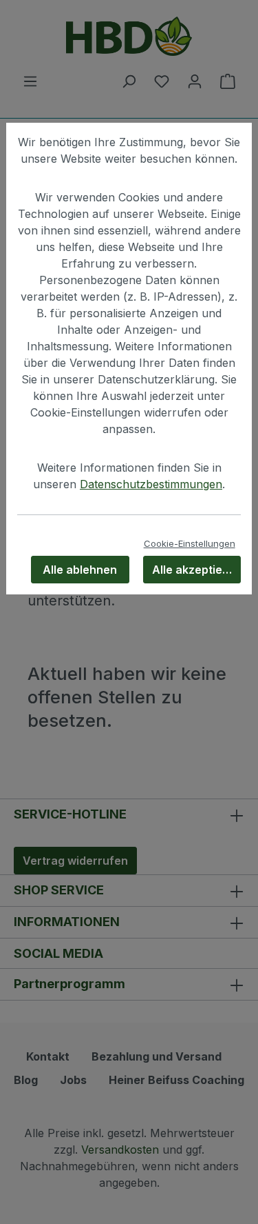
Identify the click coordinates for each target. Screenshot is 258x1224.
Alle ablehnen (80, 569)
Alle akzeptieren (196, 569)
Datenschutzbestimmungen (151, 484)
